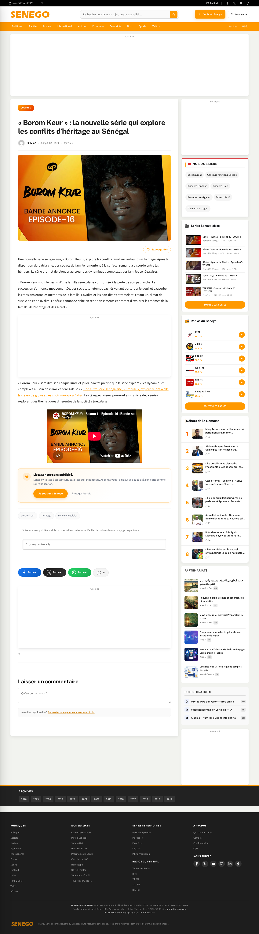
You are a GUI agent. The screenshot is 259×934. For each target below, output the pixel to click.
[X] (205, 864)
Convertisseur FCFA (81, 832)
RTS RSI (136, 890)
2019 (108, 799)
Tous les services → (81, 881)
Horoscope (77, 864)
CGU (195, 848)
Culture (26, 107)
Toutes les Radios (141, 868)
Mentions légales (125, 912)
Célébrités (115, 26)
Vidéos (156, 26)
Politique (17, 26)
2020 (96, 799)
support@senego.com (175, 909)
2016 (145, 799)
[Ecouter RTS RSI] (242, 382)
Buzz (130, 26)
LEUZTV (136, 848)
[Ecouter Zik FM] (242, 347)
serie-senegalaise (67, 516)
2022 (72, 799)
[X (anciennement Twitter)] (234, 3)
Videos (13, 886)
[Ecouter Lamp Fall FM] (242, 394)
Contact (197, 838)
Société (32, 26)
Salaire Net (77, 843)
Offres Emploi (78, 870)
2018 (121, 799)
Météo (245, 26)
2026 (24, 799)
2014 (169, 799)
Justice (47, 26)
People (14, 859)
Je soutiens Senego (50, 494)
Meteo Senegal (79, 838)
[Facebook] (227, 3)
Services (232, 26)
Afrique (82, 26)
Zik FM (135, 879)
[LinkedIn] (230, 864)
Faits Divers (16, 881)
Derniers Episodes (141, 832)
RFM (134, 874)
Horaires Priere (79, 848)
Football (14, 870)
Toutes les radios (215, 406)
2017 (133, 799)
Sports (142, 26)
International (64, 26)
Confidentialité (147, 912)
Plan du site (110, 912)
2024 (48, 799)
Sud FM (136, 884)
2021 (84, 799)
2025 (36, 799)
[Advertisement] (129, 66)
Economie (15, 848)
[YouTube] (241, 3)
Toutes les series (215, 304)
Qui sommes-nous (203, 832)
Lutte (13, 875)
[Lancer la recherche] (173, 14)
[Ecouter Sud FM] (242, 359)
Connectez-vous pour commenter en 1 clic (71, 712)
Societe (14, 838)
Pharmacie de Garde (82, 854)
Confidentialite (201, 843)
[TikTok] (248, 3)
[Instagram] (221, 864)
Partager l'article (81, 493)
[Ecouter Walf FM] (242, 370)
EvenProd (137, 843)
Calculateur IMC (79, 859)
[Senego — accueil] (31, 14)
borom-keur (28, 516)
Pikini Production (141, 854)
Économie (98, 26)
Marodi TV (137, 838)
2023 (60, 799)
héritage (46, 516)
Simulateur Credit (80, 875)
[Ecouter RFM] (242, 335)
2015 (157, 799)
